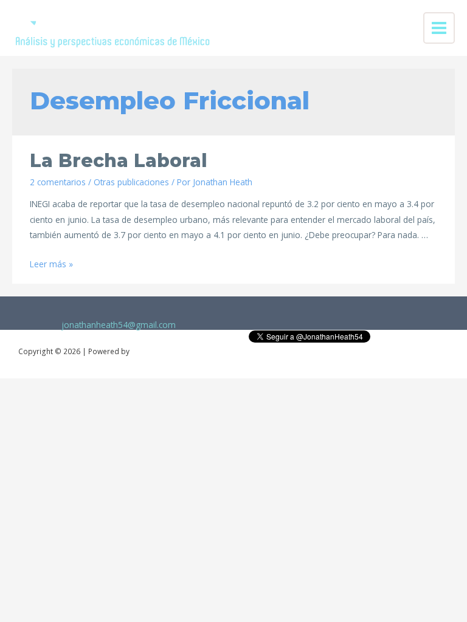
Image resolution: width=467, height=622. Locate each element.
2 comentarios (58, 182)
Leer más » (51, 264)
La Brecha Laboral (118, 160)
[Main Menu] (439, 28)
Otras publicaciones (131, 182)
